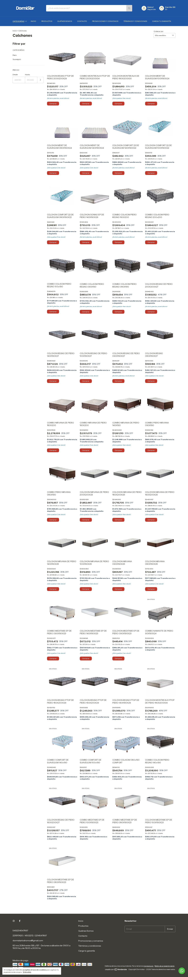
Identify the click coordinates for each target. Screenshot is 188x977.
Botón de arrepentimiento (164, 966)
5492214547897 (20, 930)
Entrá (150, 7)
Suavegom (17, 59)
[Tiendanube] (116, 970)
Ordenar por (158, 31)
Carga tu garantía (161, 21)
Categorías (18, 21)
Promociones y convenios (105, 21)
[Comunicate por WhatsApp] (181, 970)
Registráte (151, 9)
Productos (46, 21)
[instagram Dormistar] (14, 921)
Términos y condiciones (135, 21)
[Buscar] (129, 8)
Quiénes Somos (64, 21)
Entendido (27, 972)
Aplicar (40, 80)
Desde (15, 74)
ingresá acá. (148, 966)
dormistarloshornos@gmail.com (28, 940)
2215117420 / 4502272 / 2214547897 (30, 935)
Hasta (27, 74)
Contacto (82, 21)
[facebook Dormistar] (20, 921)
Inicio (33, 21)
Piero (15, 55)
